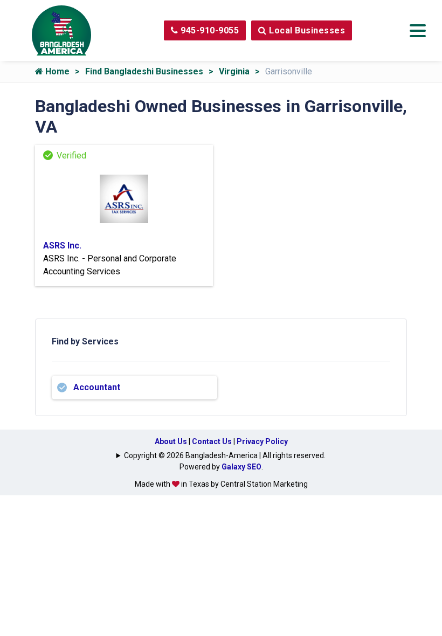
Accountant (96, 387)
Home (56, 71)
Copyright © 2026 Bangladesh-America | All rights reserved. (225, 455)
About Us (171, 441)
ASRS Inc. (62, 245)
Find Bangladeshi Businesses (144, 71)
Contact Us (212, 441)
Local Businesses (306, 30)
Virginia (234, 71)
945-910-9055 (208, 30)
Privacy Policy (262, 441)
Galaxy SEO (241, 466)
